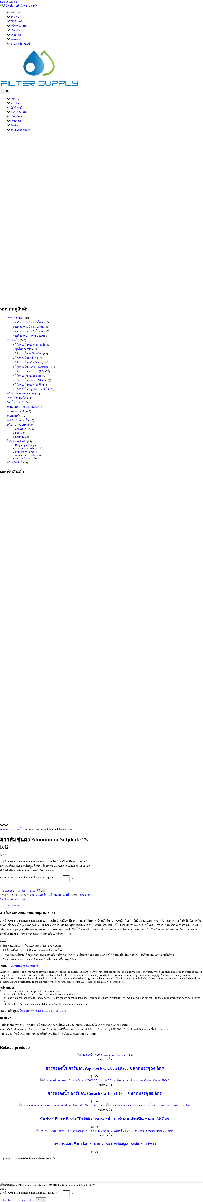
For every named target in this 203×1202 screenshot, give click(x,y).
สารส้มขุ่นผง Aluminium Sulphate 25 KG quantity (28, 877)
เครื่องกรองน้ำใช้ (16, 398)
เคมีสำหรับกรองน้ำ (17, 420)
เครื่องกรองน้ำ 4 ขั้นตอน (29, 326)
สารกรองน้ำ (13, 415)
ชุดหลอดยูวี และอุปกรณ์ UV (22, 406)
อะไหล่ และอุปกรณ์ (17, 424)
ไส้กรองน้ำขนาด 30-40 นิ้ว (30, 344)
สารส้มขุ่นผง (18, 899)
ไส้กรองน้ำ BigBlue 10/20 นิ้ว (32, 389)
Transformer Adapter (26, 448)
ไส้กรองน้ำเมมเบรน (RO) (30, 371)
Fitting (19, 432)
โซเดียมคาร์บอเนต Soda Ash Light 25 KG (43, 1010)
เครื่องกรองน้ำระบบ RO (29, 335)
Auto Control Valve (26, 455)
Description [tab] (13, 905)
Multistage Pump (24, 451)
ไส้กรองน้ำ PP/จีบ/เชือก (29, 353)
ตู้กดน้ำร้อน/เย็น (15, 402)
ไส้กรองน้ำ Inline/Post (28, 375)
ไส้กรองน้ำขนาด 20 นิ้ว (29, 384)
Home (3, 829)
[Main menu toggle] (5, 91)
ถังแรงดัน (20, 436)
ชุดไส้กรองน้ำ (23, 349)
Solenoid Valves (24, 458)
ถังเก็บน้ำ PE (22, 429)
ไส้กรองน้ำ (12, 340)
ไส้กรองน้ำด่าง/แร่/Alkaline (31, 380)
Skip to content (8, 1)
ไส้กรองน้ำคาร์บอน (26, 358)
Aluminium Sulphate (24, 965)
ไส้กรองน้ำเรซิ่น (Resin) (29, 362)
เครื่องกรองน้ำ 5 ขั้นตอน (29, 331)
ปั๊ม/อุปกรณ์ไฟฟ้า (16, 441)
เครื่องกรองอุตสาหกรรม (20, 393)
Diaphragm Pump (25, 445)
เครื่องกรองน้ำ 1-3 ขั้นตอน (30, 322)
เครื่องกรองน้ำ (14, 318)
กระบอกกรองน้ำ (16, 411)
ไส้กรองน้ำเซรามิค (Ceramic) (32, 366)
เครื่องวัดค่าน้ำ (15, 462)
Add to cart (9, 884)
